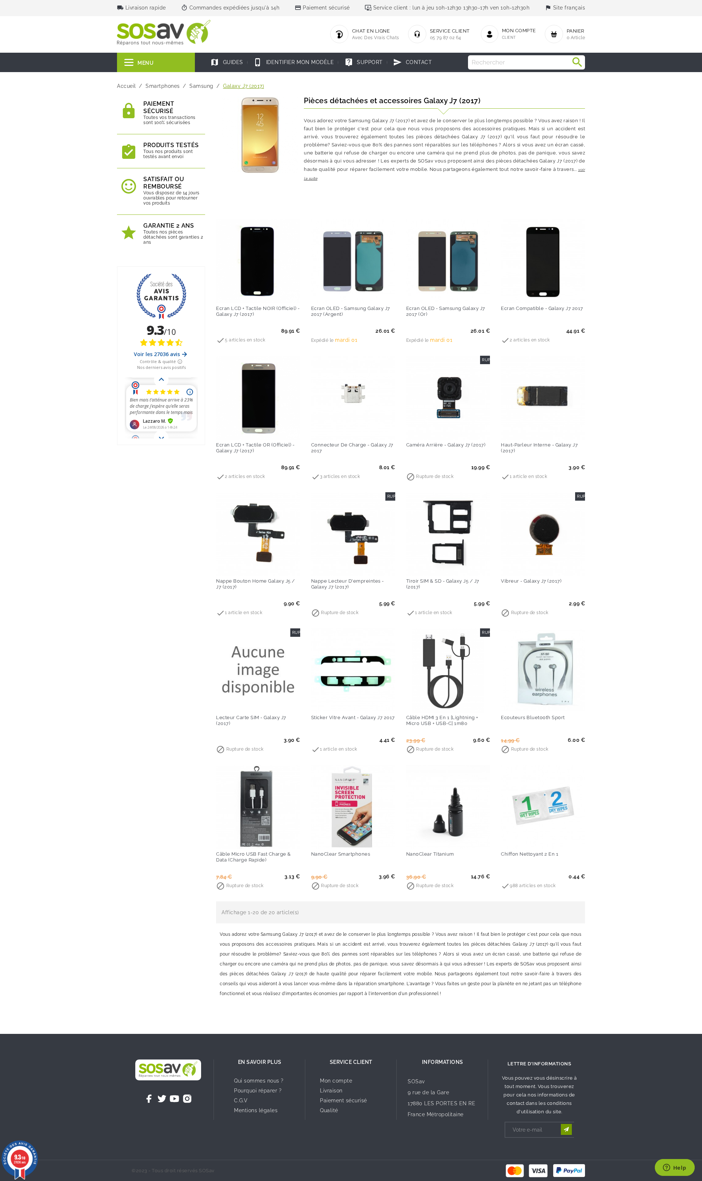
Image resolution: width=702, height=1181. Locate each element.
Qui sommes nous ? (259, 1081)
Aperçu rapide (273, 293)
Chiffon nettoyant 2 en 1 (529, 854)
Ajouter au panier (243, 293)
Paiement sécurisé (343, 1100)
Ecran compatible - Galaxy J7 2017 (542, 308)
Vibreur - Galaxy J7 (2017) (531, 581)
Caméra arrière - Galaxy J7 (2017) (446, 445)
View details (243, 565)
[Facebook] (149, 1098)
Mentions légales (256, 1110)
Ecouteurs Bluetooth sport (533, 717)
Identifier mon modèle (293, 62)
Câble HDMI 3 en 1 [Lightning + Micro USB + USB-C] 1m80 (442, 720)
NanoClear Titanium (430, 854)
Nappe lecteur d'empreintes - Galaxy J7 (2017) (347, 584)
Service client (351, 1062)
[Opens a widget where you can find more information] (674, 1168)
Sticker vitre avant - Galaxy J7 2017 (353, 717)
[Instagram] (187, 1098)
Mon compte (336, 1081)
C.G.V (241, 1100)
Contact (412, 62)
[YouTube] (174, 1098)
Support (363, 62)
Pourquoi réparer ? (258, 1091)
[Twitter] (161, 1098)
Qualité (329, 1110)
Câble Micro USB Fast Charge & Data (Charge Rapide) (253, 857)
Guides (226, 62)
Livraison (331, 1091)
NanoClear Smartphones (340, 854)
